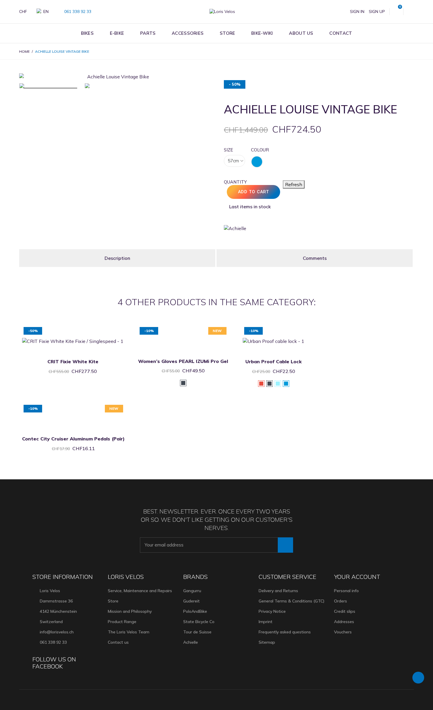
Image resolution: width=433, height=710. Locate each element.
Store (227, 33)
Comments (315, 258)
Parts (148, 33)
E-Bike (117, 33)
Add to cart (253, 191)
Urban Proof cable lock (273, 361)
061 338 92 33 (77, 11)
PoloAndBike (195, 611)
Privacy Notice (272, 611)
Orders (340, 601)
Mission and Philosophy (130, 611)
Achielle (190, 642)
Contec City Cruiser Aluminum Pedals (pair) (73, 439)
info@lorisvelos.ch (57, 632)
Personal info (346, 590)
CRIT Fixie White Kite (72, 361)
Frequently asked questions (285, 632)
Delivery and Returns (278, 590)
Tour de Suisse (197, 632)
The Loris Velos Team (128, 632)
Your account (357, 576)
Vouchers (343, 632)
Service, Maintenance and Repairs (140, 590)
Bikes (87, 33)
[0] (396, 11)
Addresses (344, 621)
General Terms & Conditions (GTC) (291, 601)
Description (117, 258)
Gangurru (192, 590)
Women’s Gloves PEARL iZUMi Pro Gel (183, 361)
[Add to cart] (65, 327)
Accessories (188, 33)
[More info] (80, 327)
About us (301, 33)
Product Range (122, 621)
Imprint (265, 621)
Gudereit (191, 601)
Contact (340, 33)
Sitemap (267, 642)
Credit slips (344, 611)
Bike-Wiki (262, 33)
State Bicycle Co (198, 621)
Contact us (118, 642)
